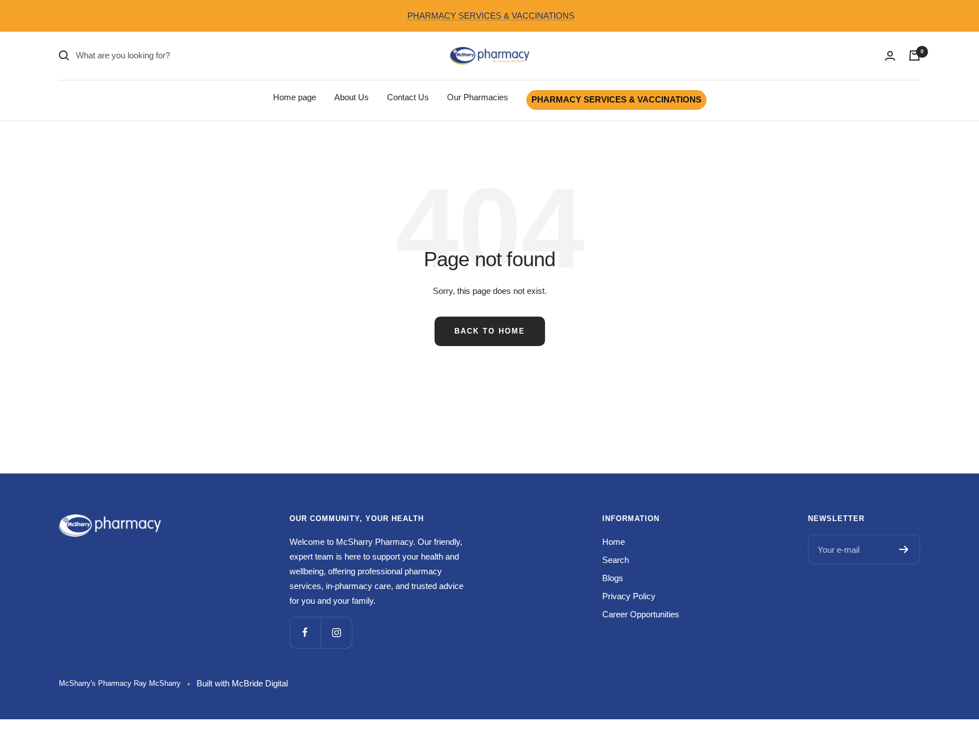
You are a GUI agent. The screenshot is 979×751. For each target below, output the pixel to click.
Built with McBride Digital (242, 683)
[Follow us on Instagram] (336, 632)
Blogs (612, 578)
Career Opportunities (640, 614)
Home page (294, 97)
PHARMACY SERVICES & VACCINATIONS (490, 15)
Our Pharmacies (477, 97)
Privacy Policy (628, 596)
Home (613, 542)
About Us (351, 97)
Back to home (489, 331)
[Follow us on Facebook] (305, 632)
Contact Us (408, 97)
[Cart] (914, 55)
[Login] (890, 56)
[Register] (904, 549)
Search (615, 560)
